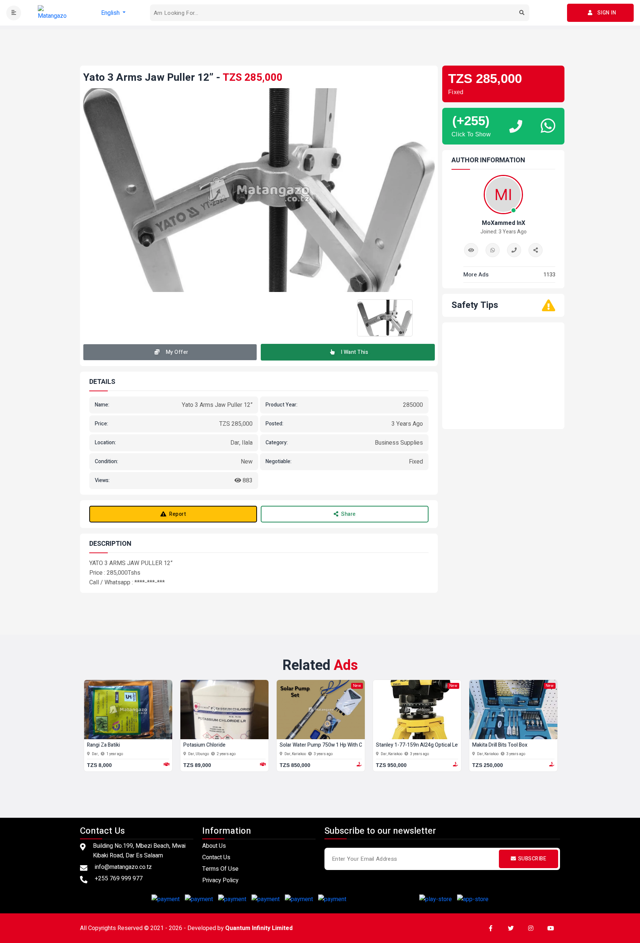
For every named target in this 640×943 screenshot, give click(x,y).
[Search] (521, 13)
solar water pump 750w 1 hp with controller (331, 745)
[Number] (514, 250)
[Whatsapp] (493, 250)
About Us (214, 845)
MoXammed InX (503, 223)
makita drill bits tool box (499, 745)
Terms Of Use (220, 868)
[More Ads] (471, 250)
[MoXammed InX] (536, 250)
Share (348, 514)
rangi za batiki (103, 745)
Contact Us (216, 857)
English (111, 13)
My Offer (177, 352)
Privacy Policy (220, 880)
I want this (355, 352)
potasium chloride (204, 745)
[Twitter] (510, 928)
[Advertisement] (320, 46)
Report (177, 514)
